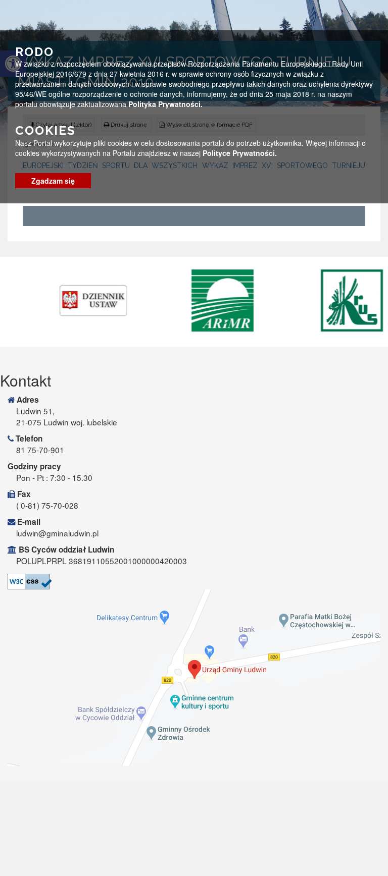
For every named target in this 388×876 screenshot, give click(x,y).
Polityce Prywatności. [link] (240, 153)
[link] (70, 300)
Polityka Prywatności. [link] (165, 104)
